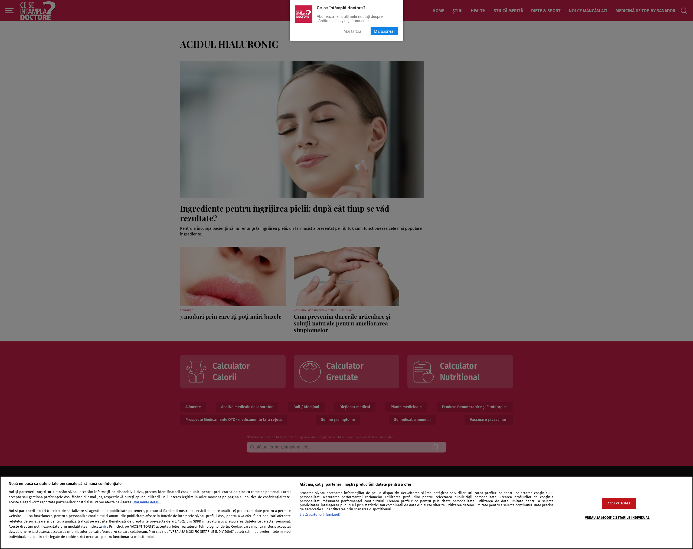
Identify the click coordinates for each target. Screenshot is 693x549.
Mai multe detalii (147, 502)
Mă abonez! (384, 31)
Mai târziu (352, 31)
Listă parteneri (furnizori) (320, 515)
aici (105, 526)
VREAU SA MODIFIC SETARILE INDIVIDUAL (617, 517)
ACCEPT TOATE (619, 503)
